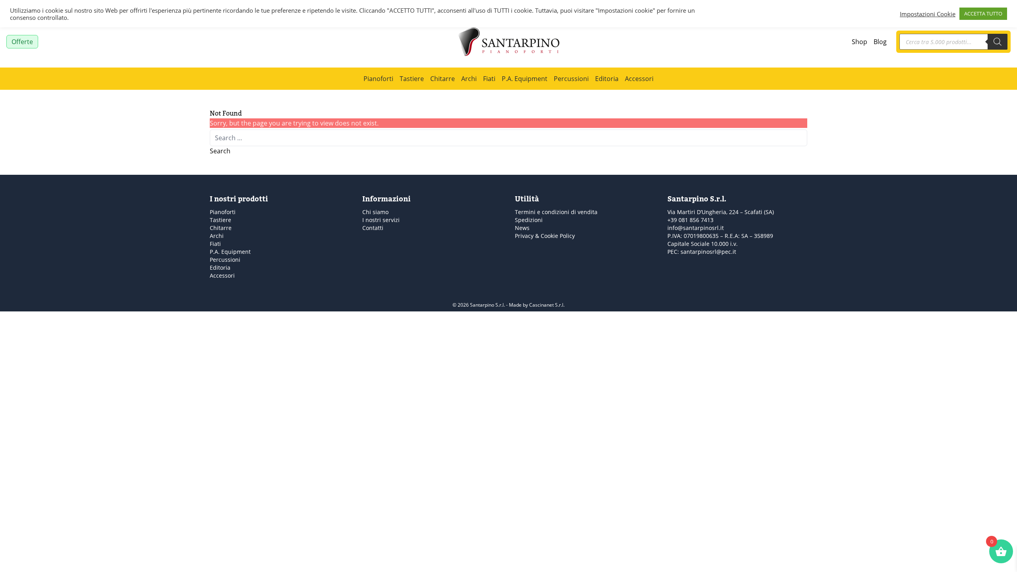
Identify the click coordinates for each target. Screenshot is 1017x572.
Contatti (372, 228)
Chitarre (442, 78)
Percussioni (571, 78)
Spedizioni (529, 220)
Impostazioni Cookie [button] (927, 13)
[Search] (997, 42)
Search (220, 151)
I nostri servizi (381, 220)
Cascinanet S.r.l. (547, 304)
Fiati (489, 78)
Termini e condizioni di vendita (556, 212)
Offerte (22, 41)
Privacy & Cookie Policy (545, 236)
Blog (880, 41)
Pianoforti (378, 78)
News (522, 228)
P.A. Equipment (524, 78)
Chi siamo (375, 212)
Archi (469, 78)
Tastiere (412, 78)
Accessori (639, 78)
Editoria (607, 78)
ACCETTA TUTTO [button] (983, 13)
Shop (859, 41)
